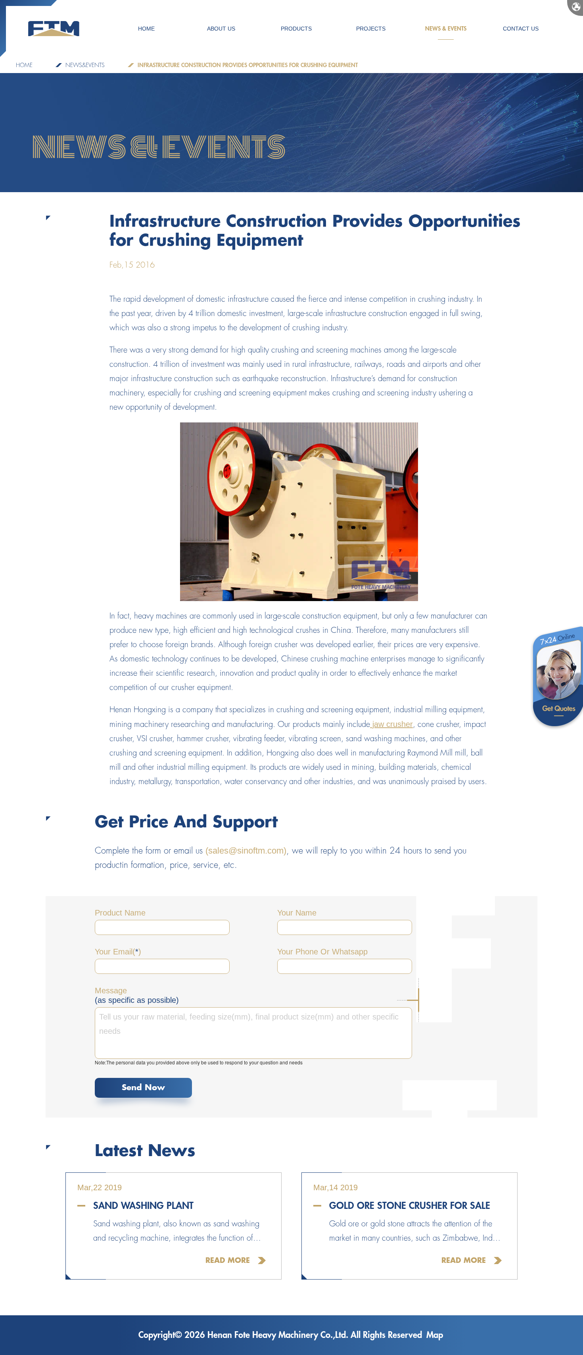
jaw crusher (391, 724)
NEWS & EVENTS (445, 28)
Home (24, 65)
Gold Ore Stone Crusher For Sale (409, 1205)
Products (296, 28)
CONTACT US (521, 28)
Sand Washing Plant (143, 1205)
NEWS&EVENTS (85, 65)
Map (434, 1335)
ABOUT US (221, 28)
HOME (146, 28)
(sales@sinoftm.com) (245, 851)
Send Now (143, 1087)
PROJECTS (370, 28)
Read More (227, 1260)
